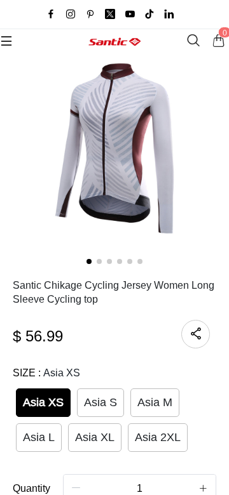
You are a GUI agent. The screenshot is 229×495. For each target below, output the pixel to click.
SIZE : (46, 372)
